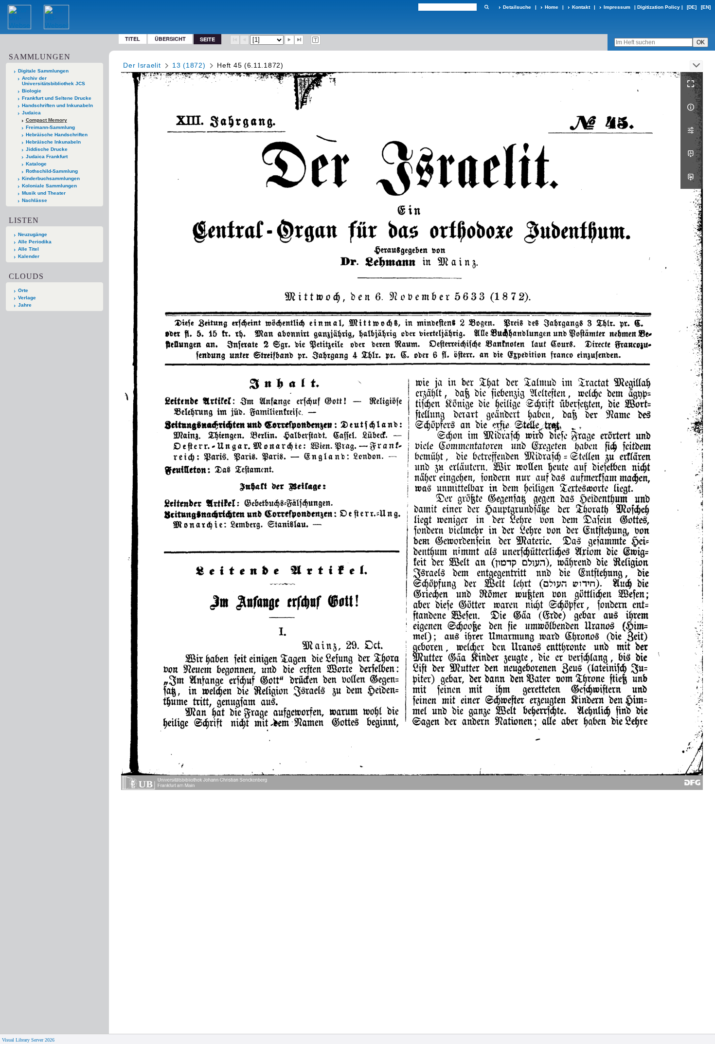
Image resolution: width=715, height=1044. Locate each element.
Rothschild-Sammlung (52, 171)
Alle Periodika (35, 241)
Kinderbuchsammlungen (51, 178)
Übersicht (170, 38)
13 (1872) (188, 65)
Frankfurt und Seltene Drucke (56, 98)
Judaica (31, 112)
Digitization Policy (658, 7)
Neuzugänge (32, 234)
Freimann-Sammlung (50, 127)
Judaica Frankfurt (47, 156)
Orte (23, 290)
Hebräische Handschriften (57, 134)
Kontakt (581, 7)
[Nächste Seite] (289, 40)
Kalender (28, 256)
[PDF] (691, 153)
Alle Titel (28, 249)
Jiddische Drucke (47, 149)
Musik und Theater (44, 193)
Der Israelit (142, 65)
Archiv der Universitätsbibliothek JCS (53, 80)
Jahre (25, 305)
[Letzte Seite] (299, 40)
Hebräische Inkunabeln (53, 142)
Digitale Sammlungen (43, 70)
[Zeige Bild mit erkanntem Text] (316, 40)
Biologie (31, 90)
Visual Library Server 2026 (28, 1040)
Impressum (617, 7)
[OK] (486, 7)
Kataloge (36, 163)
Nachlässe (34, 200)
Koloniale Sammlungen (49, 185)
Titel (132, 38)
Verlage (27, 297)
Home (551, 7)
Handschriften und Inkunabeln (57, 105)
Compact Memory (46, 120)
